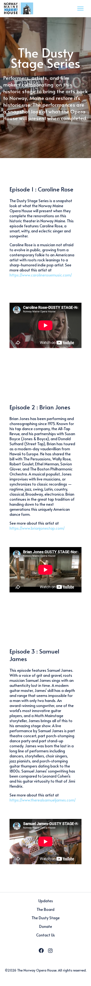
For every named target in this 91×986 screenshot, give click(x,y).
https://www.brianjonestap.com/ (37, 528)
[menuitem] (45, 979)
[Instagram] (50, 950)
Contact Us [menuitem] (45, 935)
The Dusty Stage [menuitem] (46, 917)
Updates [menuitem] (45, 900)
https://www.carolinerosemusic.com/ (41, 275)
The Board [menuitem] (45, 909)
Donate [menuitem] (45, 926)
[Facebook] (41, 950)
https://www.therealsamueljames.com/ (43, 800)
